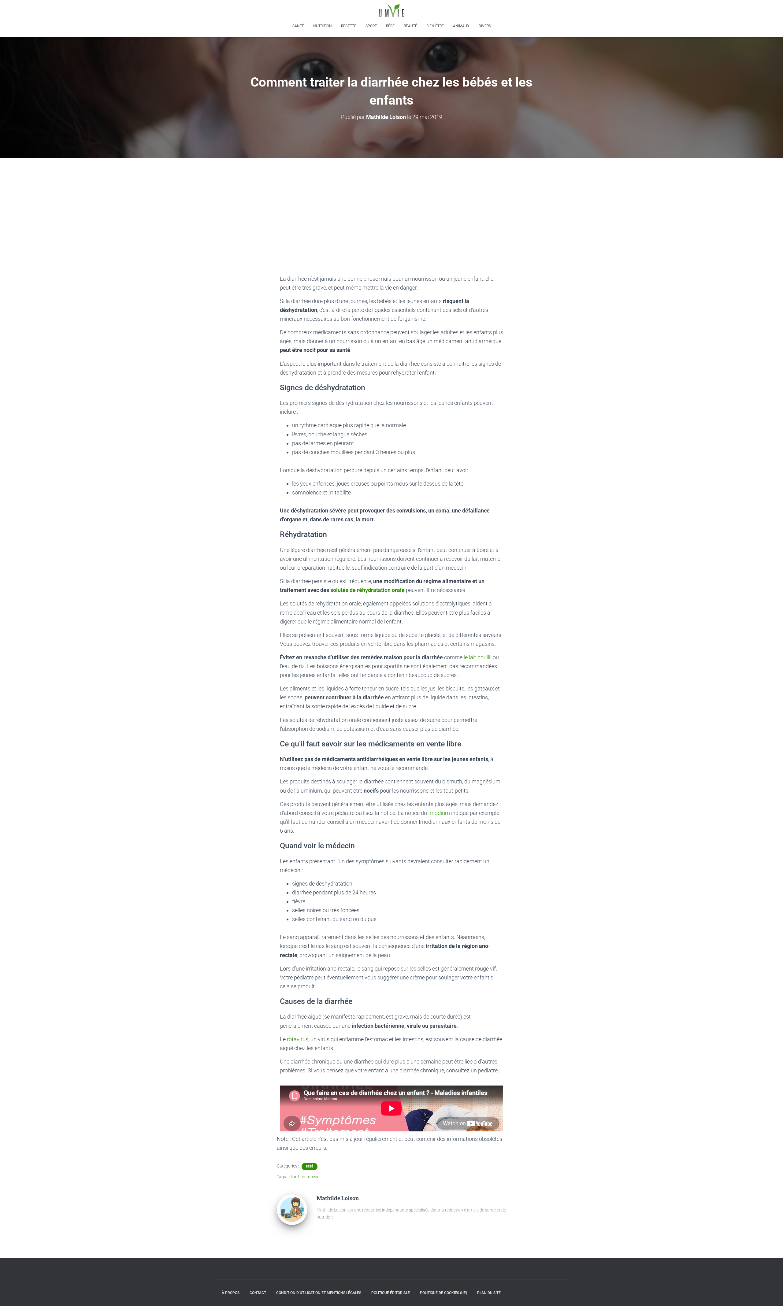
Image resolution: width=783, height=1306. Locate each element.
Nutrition (322, 26)
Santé (298, 26)
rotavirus (297, 1039)
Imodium (439, 813)
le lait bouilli (478, 657)
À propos (230, 1293)
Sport (371, 26)
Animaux (461, 26)
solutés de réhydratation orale (367, 590)
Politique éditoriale (390, 1293)
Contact (258, 1293)
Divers (485, 26)
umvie (313, 1176)
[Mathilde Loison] (292, 1209)
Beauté (410, 26)
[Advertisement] (391, 204)
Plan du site (489, 1293)
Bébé (390, 26)
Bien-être (435, 26)
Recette (348, 26)
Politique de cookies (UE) (443, 1293)
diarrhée (297, 1176)
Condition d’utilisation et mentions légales (318, 1293)
